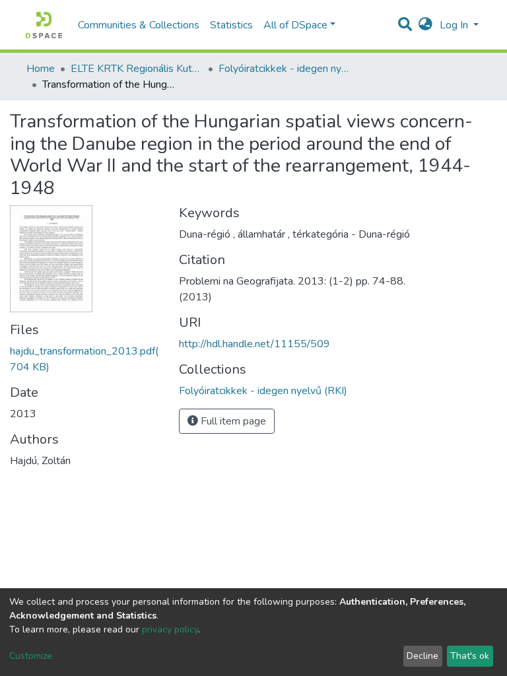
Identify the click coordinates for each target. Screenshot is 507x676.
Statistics (231, 25)
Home (40, 68)
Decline (422, 656)
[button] (425, 25)
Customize (30, 656)
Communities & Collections (138, 25)
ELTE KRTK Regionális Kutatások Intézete (137, 68)
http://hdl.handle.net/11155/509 (254, 344)
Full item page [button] (232, 421)
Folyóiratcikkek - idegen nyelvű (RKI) (285, 68)
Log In (455, 25)
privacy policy (170, 629)
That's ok (469, 656)
